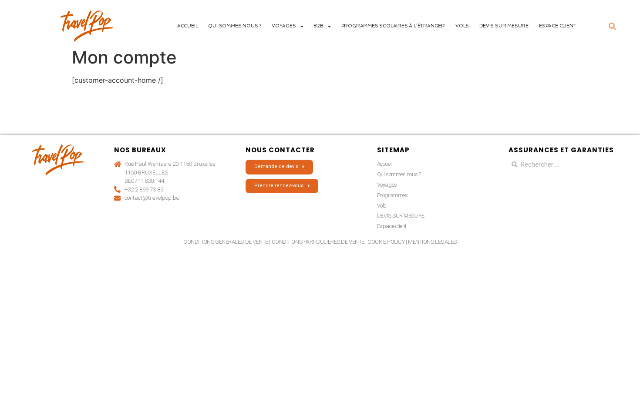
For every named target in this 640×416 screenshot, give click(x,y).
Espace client (557, 26)
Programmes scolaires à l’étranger (393, 26)
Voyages (387, 184)
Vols (462, 26)
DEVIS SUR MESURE (504, 26)
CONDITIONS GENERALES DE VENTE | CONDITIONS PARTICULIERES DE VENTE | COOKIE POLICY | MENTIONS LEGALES (320, 241)
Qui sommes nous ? (234, 26)
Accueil (187, 26)
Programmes (392, 195)
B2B (318, 26)
